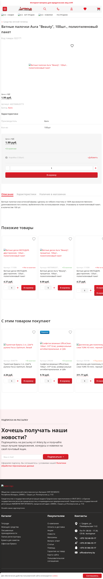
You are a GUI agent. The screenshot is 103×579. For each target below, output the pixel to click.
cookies (55, 576)
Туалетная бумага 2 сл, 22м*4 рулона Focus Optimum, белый (18, 365)
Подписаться (54, 456)
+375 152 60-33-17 (88, 538)
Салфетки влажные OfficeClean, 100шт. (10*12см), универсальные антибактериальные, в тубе (55, 367)
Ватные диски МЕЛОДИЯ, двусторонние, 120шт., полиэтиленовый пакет (15, 273)
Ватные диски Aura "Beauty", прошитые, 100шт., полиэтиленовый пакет (53, 273)
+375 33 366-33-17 (88, 548)
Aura (10, 107)
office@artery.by (87, 552)
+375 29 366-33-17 (88, 543)
